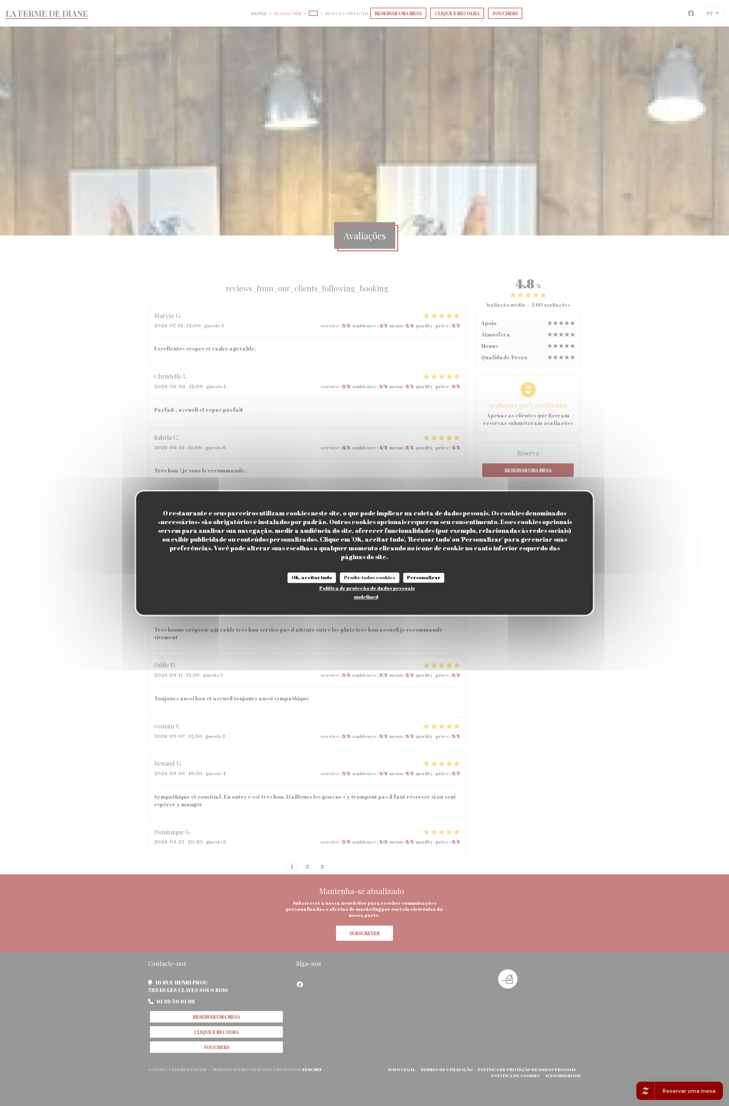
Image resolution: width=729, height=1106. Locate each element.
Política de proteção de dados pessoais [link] (367, 588)
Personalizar (423, 577)
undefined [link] (366, 596)
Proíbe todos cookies (369, 577)
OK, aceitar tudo (312, 577)
